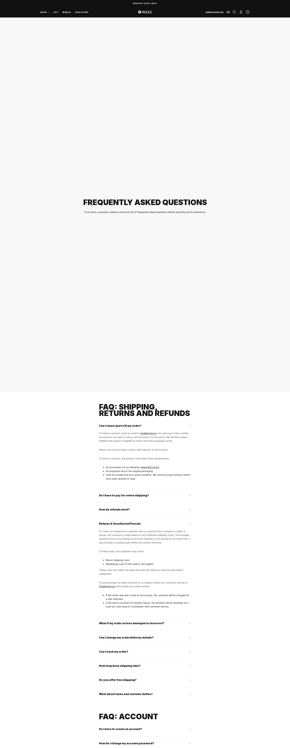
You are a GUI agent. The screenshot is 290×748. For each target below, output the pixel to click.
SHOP (43, 12)
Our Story (82, 12)
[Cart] (248, 12)
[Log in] (241, 12)
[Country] (228, 12)
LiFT (56, 12)
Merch (67, 12)
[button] (234, 12)
